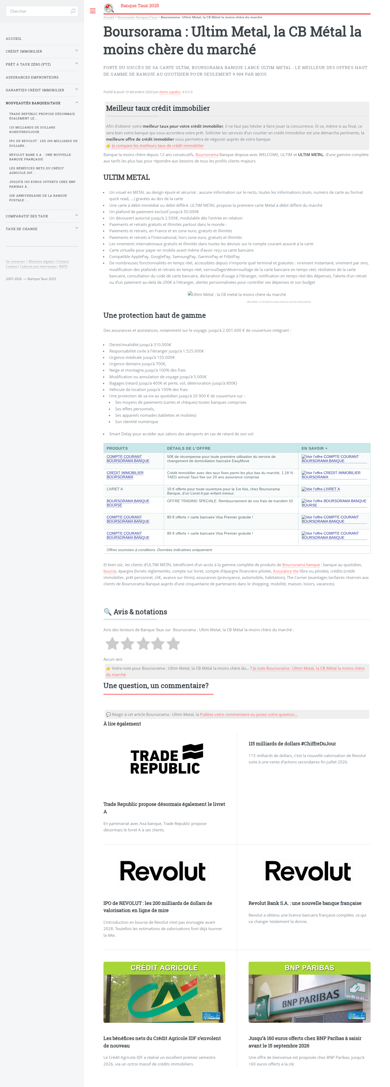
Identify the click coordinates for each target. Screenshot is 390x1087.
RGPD (63, 266)
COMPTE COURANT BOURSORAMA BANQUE (128, 458)
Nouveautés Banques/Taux (137, 17)
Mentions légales (41, 261)
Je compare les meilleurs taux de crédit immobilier (158, 145)
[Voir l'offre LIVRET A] (321, 489)
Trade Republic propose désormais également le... (42, 116)
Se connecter (15, 261)
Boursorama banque (301, 564)
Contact (62, 261)
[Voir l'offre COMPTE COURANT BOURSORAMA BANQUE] (334, 461)
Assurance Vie (285, 571)
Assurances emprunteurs (32, 77)
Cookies (12, 266)
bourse (109, 571)
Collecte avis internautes (38, 266)
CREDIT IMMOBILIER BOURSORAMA (125, 475)
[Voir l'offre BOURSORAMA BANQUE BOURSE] (334, 505)
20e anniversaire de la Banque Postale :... (38, 198)
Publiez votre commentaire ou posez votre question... (249, 714)
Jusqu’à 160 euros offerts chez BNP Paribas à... (42, 184)
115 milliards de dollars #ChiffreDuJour (292, 743)
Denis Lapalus (170, 91)
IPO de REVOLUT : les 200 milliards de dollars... (43, 143)
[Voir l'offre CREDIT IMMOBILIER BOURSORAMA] (334, 477)
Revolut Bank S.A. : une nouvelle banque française (305, 903)
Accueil (108, 17)
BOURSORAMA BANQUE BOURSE (128, 503)
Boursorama (207, 154)
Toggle (93, 11)
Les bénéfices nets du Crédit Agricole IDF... (36, 170)
